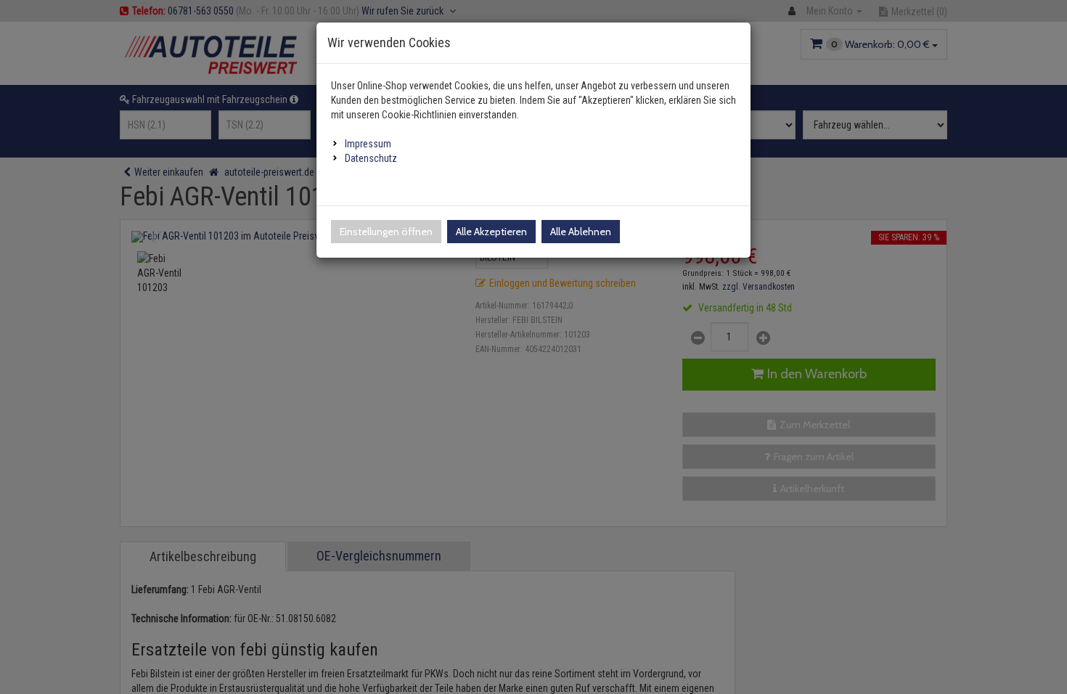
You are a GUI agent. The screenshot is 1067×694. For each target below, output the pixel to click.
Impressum (368, 144)
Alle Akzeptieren (491, 231)
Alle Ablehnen (580, 231)
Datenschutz (371, 158)
